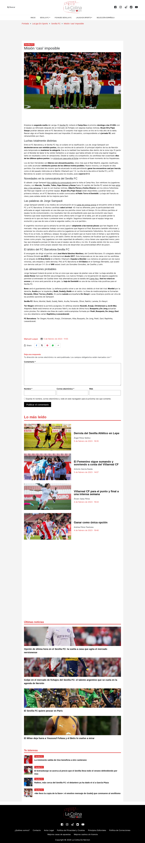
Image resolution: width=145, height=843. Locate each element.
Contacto (37, 830)
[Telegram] (125, 7)
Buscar (12, 7)
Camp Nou (94, 278)
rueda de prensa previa (86, 205)
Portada (25, 23)
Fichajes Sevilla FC (63, 18)
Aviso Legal (49, 830)
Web (91, 389)
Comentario (30, 362)
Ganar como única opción (91, 522)
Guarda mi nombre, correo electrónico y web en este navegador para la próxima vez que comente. (68, 399)
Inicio (33, 18)
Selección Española (105, 18)
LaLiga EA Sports (40, 23)
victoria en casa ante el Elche (65, 158)
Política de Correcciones (119, 830)
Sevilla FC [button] (44, 18)
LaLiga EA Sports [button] (83, 18)
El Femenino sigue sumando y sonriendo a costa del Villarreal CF (96, 463)
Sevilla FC (55, 23)
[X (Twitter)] (131, 7)
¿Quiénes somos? (22, 830)
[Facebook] (115, 7)
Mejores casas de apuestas (59, 834)
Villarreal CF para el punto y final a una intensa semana (96, 493)
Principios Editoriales (97, 830)
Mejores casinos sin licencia (86, 834)
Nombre (28, 389)
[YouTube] (136, 7)
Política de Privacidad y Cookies (71, 830)
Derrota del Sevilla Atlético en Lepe (96, 433)
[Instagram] (120, 7)
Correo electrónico (65, 389)
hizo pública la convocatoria (59, 182)
